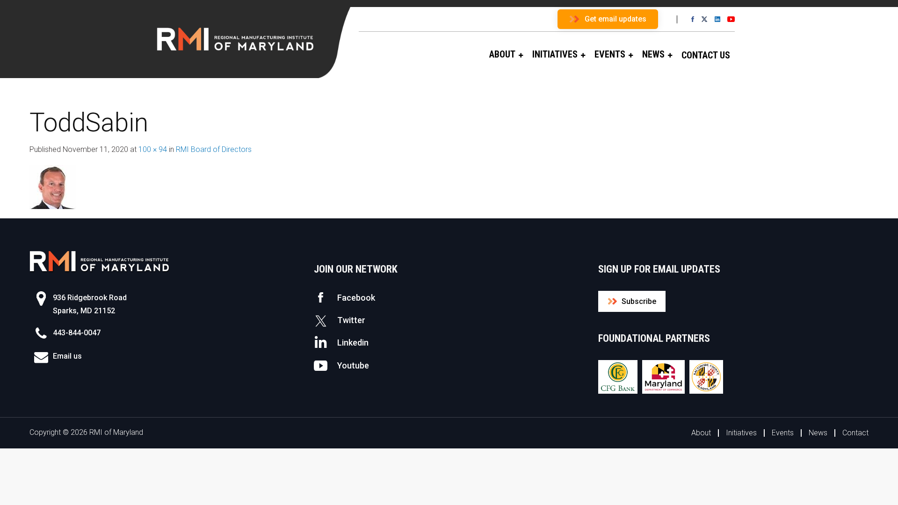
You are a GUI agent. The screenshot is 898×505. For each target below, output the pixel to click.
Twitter (351, 320)
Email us (67, 356)
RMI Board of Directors (214, 149)
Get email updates (615, 18)
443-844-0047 (77, 332)
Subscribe (639, 301)
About (701, 432)
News (818, 432)
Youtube (353, 365)
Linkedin (353, 342)
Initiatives (741, 432)
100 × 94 (152, 149)
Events (783, 432)
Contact (855, 432)
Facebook (356, 298)
